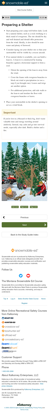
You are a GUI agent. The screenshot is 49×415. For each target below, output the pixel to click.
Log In (13, 299)
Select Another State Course (28, 299)
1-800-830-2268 (7, 371)
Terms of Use (24, 409)
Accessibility (29, 408)
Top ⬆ (5, 299)
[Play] (3, 17)
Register (25, 303)
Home (43, 299)
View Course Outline (24, 10)
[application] (24, 17)
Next (24, 224)
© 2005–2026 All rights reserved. (14, 408)
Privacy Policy (37, 408)
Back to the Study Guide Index (24, 234)
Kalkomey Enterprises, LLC (34, 389)
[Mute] (46, 18)
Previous (24, 217)
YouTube (28, 276)
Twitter (21, 276)
